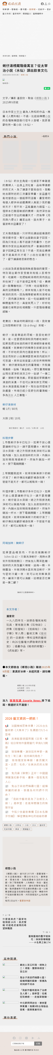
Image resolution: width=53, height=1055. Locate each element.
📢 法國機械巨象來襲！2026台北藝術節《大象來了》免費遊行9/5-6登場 (26, 730)
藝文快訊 (7, 13)
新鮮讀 (6, 9)
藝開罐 (32, 9)
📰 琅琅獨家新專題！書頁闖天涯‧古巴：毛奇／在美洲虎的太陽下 (26, 764)
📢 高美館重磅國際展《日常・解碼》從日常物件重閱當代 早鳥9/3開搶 (26, 743)
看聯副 (14, 9)
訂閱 (38, 1043)
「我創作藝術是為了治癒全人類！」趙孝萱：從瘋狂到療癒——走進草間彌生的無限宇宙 (34, 995)
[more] (45, 136)
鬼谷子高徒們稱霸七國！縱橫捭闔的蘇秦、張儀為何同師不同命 (33, 981)
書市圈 (23, 9)
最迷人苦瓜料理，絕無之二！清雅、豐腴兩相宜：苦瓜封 (33, 968)
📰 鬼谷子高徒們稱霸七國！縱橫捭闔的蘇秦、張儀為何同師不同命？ (26, 790)
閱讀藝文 (27, 13)
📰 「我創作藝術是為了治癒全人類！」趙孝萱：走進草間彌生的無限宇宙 (26, 803)
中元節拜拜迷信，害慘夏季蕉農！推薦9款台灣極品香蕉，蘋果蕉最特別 (34, 1006)
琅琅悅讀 (6, 56)
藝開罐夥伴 (38, 13)
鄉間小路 (24, 75)
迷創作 (41, 9)
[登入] (46, 4)
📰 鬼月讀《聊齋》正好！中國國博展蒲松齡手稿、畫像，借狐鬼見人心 (26, 777)
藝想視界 (17, 13)
